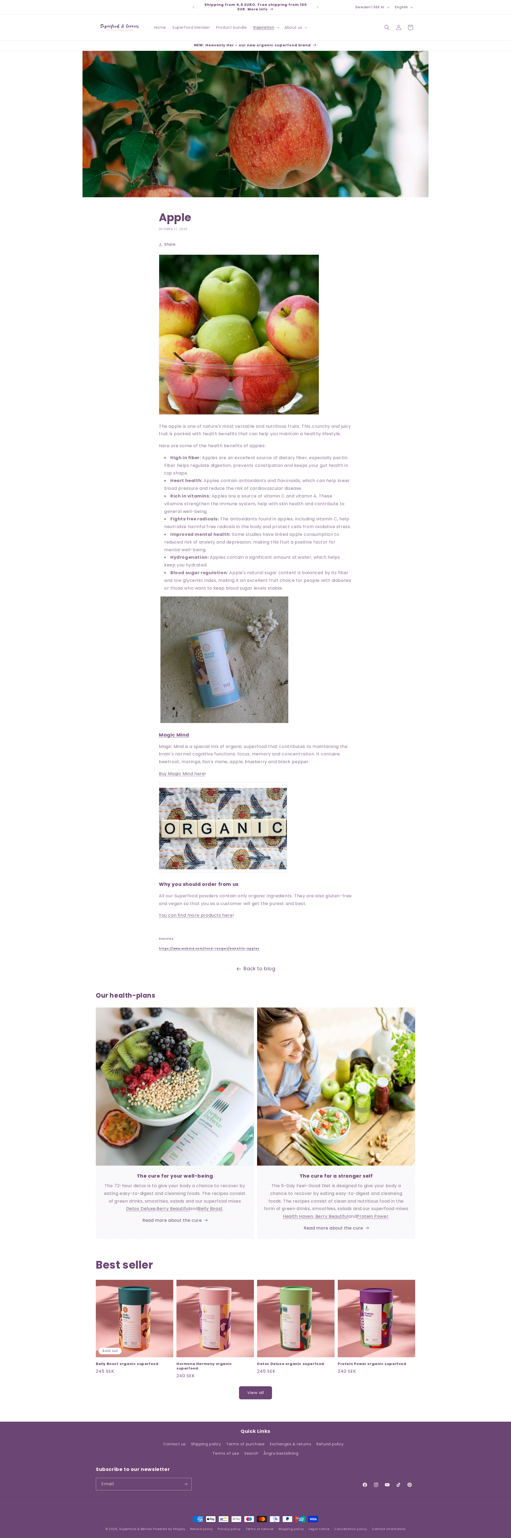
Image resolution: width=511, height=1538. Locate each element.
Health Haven (298, 1216)
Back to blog (259, 968)
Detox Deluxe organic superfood (290, 1364)
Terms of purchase (245, 1444)
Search (251, 1453)
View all (255, 1392)
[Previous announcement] (193, 7)
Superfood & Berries (135, 1529)
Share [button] (170, 244)
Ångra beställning (280, 1453)
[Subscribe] (185, 1484)
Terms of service (259, 1529)
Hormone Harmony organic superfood (204, 1366)
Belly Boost (210, 1209)
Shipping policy (206, 1444)
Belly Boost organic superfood (127, 1364)
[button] (266, 27)
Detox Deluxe (141, 1209)
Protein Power (372, 1216)
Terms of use (225, 1453)
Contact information (389, 1529)
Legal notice (319, 1529)
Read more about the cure (172, 1220)
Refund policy (330, 1444)
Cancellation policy (350, 1529)
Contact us (174, 1444)
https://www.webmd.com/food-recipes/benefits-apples (209, 949)
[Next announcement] (317, 7)
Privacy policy (229, 1529)
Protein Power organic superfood (372, 1364)
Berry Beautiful (172, 1209)
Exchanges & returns (290, 1444)
